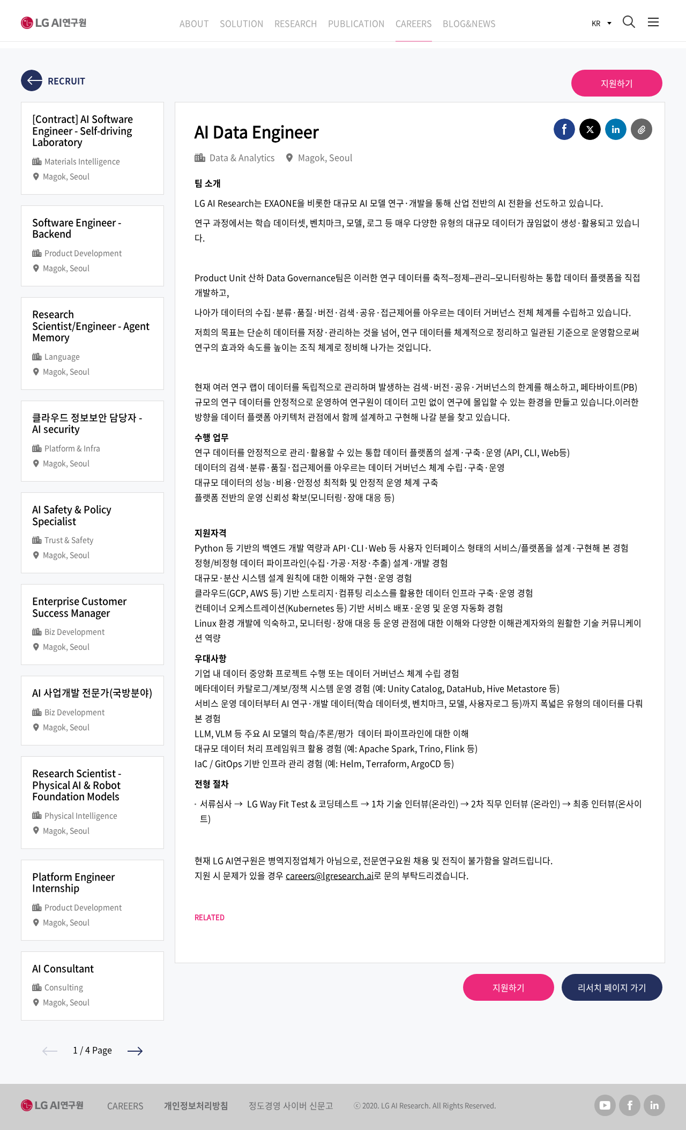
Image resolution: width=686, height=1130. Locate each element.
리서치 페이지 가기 (612, 987)
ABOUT (194, 23)
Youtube (605, 1105)
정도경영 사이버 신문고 (291, 1105)
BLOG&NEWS (469, 23)
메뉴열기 (653, 20)
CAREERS (414, 23)
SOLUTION (242, 23)
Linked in (654, 1105)
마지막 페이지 (135, 1051)
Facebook (629, 1105)
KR (596, 23)
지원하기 (617, 83)
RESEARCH (295, 23)
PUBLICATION (356, 23)
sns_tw (590, 129)
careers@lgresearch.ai (330, 875)
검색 (629, 22)
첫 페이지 (49, 1051)
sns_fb (564, 129)
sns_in (616, 129)
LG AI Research (56, 23)
